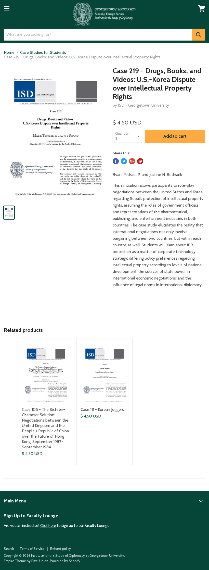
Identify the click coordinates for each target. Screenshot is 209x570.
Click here (48, 525)
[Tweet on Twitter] (124, 161)
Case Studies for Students (43, 52)
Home (9, 52)
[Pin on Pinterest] (140, 161)
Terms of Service (32, 549)
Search (9, 549)
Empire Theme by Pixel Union (26, 561)
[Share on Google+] (132, 161)
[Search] (198, 35)
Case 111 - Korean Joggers (102, 409)
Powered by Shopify (65, 561)
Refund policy (60, 549)
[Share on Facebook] (116, 161)
